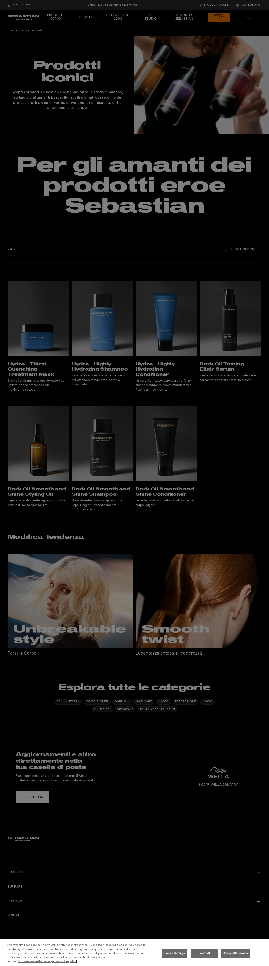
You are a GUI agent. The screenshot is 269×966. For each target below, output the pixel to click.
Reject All (204, 953)
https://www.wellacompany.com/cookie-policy (47, 961)
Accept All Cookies (235, 953)
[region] (134, 952)
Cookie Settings (174, 953)
